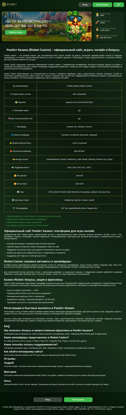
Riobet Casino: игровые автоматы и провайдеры (27, 219)
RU (118, 5)
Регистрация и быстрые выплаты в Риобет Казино (27, 225)
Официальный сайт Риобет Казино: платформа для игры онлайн (34, 216)
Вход (85, 5)
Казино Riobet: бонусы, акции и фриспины (24, 222)
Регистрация (102, 5)
